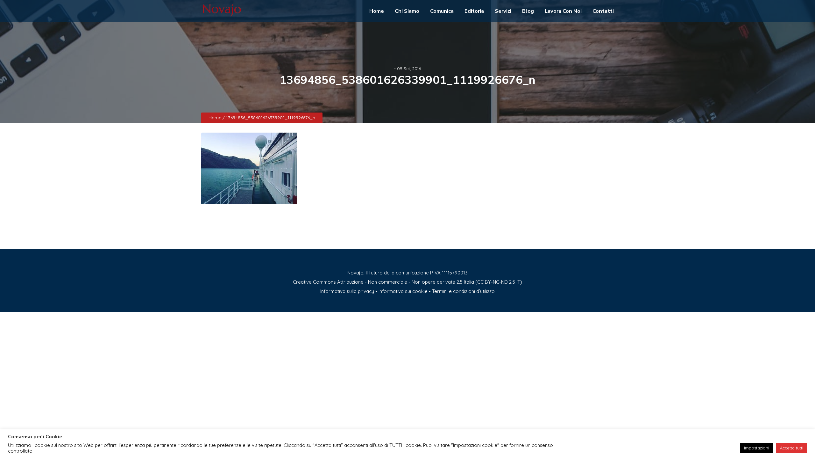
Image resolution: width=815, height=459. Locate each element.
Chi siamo (407, 11)
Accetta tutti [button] (791, 447)
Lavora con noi (563, 11)
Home (376, 11)
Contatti (603, 11)
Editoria (474, 11)
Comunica (442, 11)
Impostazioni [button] (756, 447)
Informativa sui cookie (403, 291)
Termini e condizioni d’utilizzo (463, 291)
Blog (528, 11)
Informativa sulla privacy (347, 291)
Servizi (503, 11)
